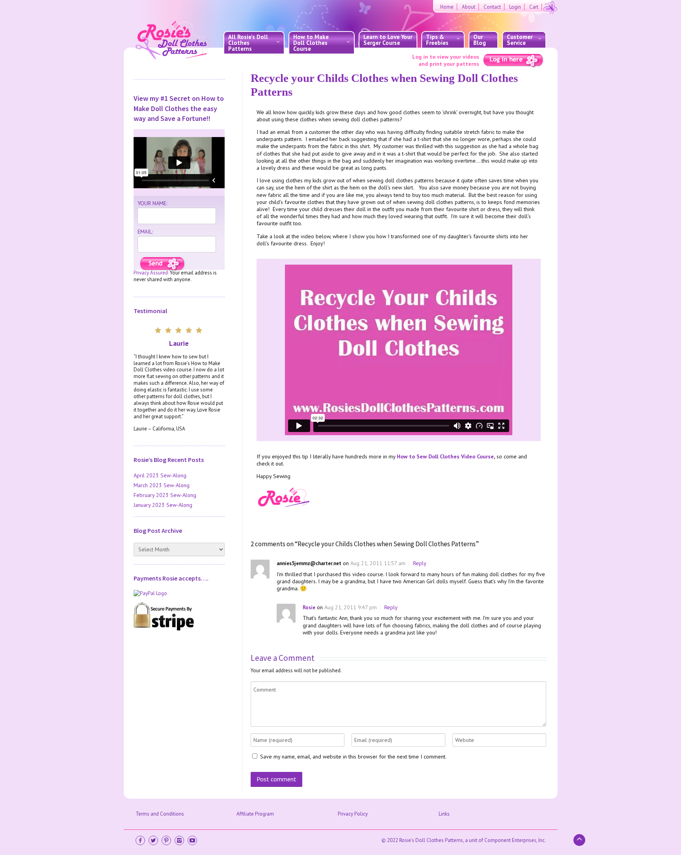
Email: (145, 231)
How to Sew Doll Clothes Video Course (445, 456)
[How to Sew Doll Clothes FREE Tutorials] (163, 264)
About (468, 7)
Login (515, 7)
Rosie (309, 607)
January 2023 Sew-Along (163, 504)
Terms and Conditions (160, 813)
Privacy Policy (353, 813)
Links (444, 813)
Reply (419, 563)
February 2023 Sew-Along (165, 495)
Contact (492, 7)
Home (447, 7)
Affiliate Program (255, 813)
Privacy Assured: (151, 272)
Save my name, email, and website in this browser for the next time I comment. (353, 756)
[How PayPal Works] (179, 593)
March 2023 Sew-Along (162, 485)
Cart (533, 7)
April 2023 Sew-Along (160, 475)
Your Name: (152, 203)
